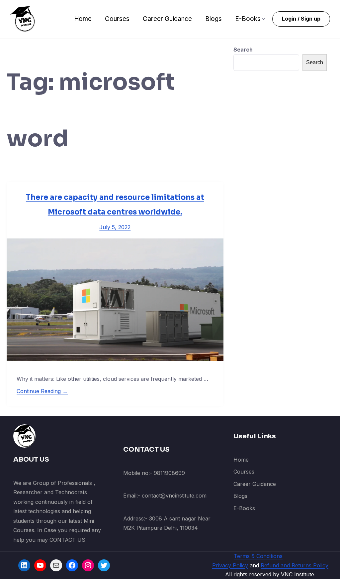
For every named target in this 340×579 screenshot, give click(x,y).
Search (243, 49)
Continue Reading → (42, 391)
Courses (117, 19)
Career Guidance (167, 19)
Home (83, 19)
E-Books (248, 19)
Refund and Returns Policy (294, 565)
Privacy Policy (230, 565)
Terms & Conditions (258, 556)
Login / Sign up (301, 18)
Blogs (213, 19)
